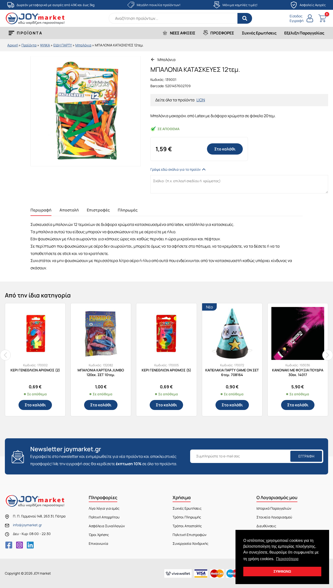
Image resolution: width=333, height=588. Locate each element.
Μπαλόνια (83, 45)
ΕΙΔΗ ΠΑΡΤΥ (62, 45)
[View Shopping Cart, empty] (322, 18)
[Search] (244, 18)
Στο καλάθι (224, 149)
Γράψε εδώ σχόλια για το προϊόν (175, 169)
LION (200, 100)
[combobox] (180, 18)
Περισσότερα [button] (287, 559)
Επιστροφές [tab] (98, 210)
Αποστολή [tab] (69, 210)
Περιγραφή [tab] (40, 210)
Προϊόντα (29, 45)
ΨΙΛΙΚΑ (45, 45)
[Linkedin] (30, 545)
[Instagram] (19, 545)
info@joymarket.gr (27, 525)
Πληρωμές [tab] (127, 210)
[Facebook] (9, 545)
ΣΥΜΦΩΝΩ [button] (282, 571)
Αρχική (12, 45)
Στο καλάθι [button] (35, 405)
